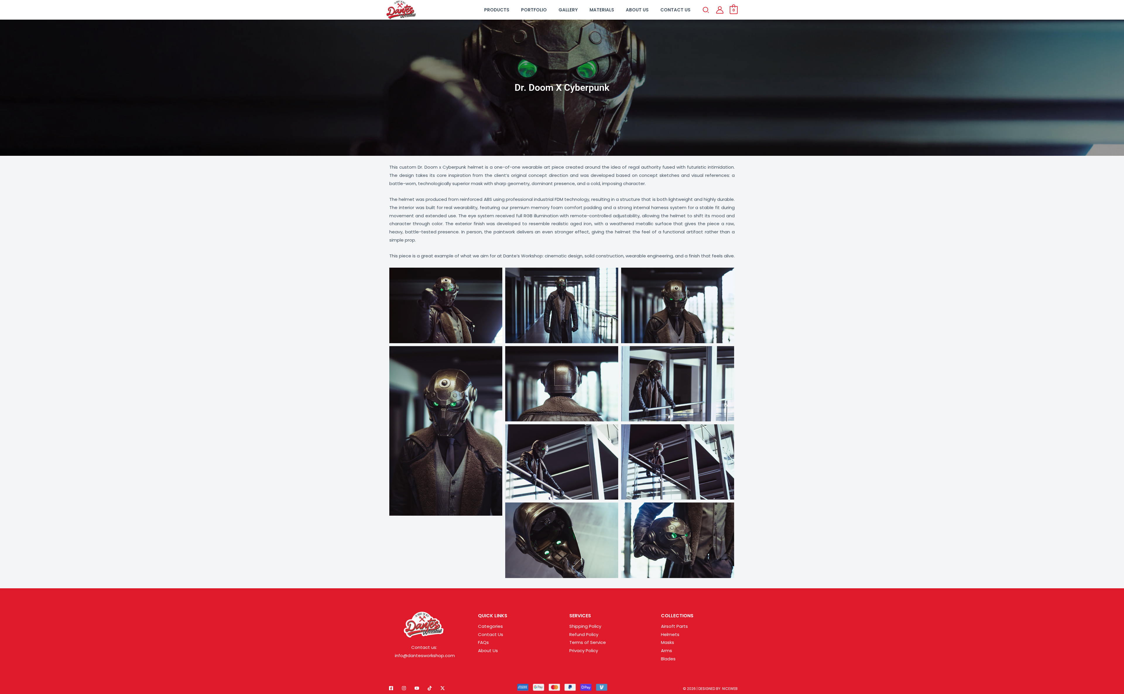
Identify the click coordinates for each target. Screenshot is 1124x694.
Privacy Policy (583, 650)
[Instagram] (404, 688)
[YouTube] (417, 688)
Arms (666, 650)
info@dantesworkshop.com (425, 655)
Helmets (670, 634)
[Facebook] (391, 688)
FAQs (483, 642)
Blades (668, 659)
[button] (706, 11)
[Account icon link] (720, 10)
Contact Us (490, 634)
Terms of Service (587, 642)
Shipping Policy (585, 626)
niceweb (730, 688)
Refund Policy (583, 634)
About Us (488, 650)
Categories (490, 626)
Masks (667, 642)
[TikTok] (429, 688)
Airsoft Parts (674, 626)
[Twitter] (442, 688)
